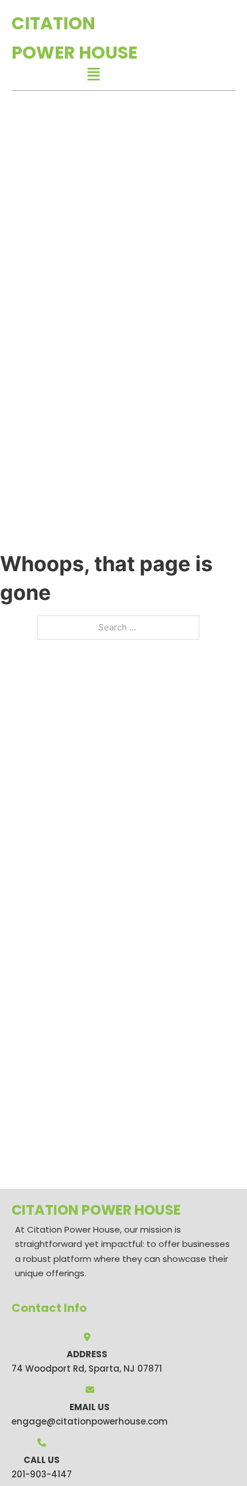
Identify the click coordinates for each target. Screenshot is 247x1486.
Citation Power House (74, 38)
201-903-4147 (41, 1474)
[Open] (93, 74)
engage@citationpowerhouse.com (89, 1421)
